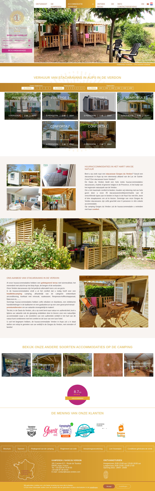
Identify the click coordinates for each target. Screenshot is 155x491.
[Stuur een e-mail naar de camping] (148, 4)
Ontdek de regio (105, 5)
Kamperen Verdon (124, 64)
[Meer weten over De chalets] (47, 365)
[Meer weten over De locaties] (108, 365)
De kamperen (56, 5)
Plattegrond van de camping (42, 449)
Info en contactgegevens (131, 5)
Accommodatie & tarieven (81, 5)
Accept (109, 486)
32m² (124, 88)
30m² (118, 88)
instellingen (94, 487)
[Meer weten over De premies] (16, 365)
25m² (112, 88)
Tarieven (20, 449)
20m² (106, 88)
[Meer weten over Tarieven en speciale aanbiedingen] (138, 365)
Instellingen (123, 486)
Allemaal (28, 88)
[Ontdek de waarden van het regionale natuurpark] (105, 475)
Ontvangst (41, 4)
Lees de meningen (77, 398)
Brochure (7, 449)
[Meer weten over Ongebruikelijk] (77, 365)
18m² (100, 88)
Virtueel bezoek (144, 60)
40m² (130, 88)
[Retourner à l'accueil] (17, 21)
